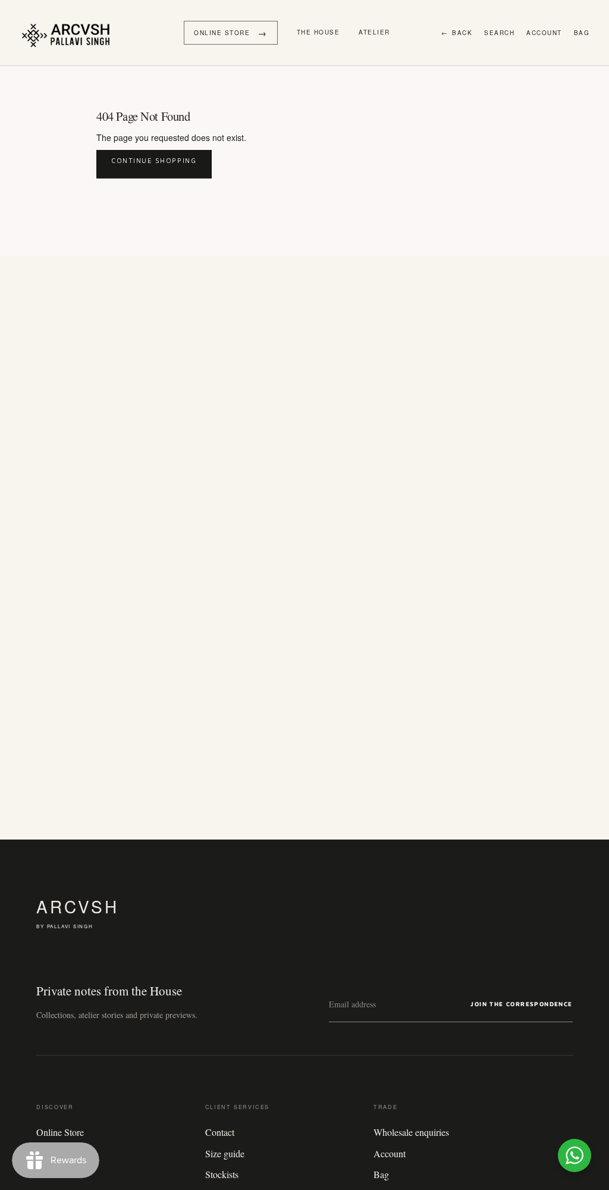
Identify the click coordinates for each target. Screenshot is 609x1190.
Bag (582, 33)
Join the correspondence (521, 1003)
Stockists (221, 1174)
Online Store (60, 1132)
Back (457, 33)
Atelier (374, 32)
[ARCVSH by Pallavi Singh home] (69, 33)
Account (544, 33)
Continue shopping (154, 160)
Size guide (224, 1153)
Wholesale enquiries (411, 1132)
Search (499, 33)
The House (318, 32)
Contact (219, 1132)
